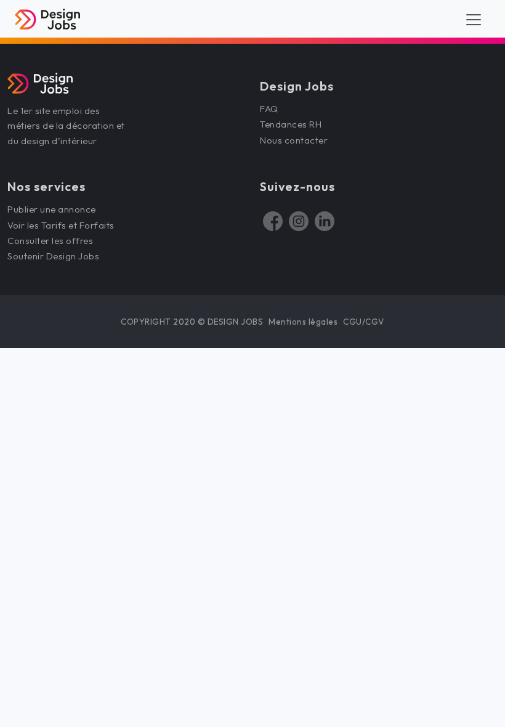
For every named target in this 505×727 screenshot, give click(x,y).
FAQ (269, 109)
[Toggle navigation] (473, 19)
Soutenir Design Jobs (53, 256)
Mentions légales (303, 321)
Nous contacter (294, 140)
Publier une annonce (51, 209)
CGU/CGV (363, 321)
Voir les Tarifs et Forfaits (61, 225)
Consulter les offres (50, 240)
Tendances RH (290, 124)
